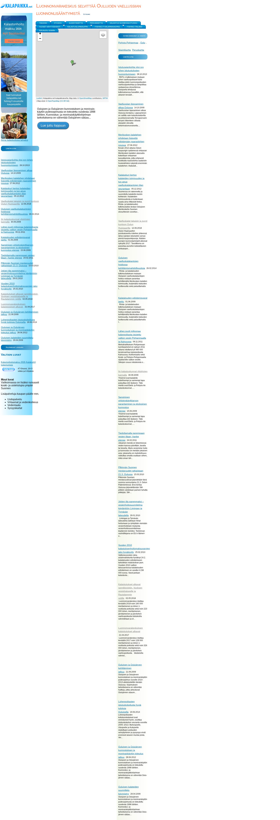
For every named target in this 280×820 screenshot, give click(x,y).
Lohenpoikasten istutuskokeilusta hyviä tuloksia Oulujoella (18, 321)
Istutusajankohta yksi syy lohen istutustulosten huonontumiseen (131, 70)
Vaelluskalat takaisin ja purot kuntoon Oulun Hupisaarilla (132, 224)
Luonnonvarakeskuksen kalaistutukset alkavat (13, 305)
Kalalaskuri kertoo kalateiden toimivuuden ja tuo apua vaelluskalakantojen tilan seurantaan (15, 192)
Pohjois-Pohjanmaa (128, 42)
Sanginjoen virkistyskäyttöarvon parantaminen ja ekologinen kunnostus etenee (132, 404)
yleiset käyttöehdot (49, 27)
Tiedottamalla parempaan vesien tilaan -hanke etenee (131, 436)
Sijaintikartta (124, 50)
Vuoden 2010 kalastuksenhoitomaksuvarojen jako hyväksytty (134, 548)
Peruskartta (138, 50)
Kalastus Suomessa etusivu (123, 23)
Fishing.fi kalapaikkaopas (107, 27)
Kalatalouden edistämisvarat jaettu (15, 238)
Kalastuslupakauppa (77, 27)
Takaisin (43, 23)
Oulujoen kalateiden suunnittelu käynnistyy (128, 790)
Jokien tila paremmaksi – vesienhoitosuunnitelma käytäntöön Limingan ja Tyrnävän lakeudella (131, 508)
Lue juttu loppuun (53, 125)
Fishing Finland (134, 27)
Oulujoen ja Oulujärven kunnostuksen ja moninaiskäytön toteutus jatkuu (17, 330)
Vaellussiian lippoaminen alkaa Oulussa (16, 171)
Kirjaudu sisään (47, 30)
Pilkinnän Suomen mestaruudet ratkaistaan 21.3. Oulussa (130, 471)
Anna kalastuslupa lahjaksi (14, 140)
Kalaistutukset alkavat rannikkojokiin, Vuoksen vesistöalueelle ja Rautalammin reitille (130, 591)
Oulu (142, 42)
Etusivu (58, 23)
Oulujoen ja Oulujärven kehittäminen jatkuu (130, 668)
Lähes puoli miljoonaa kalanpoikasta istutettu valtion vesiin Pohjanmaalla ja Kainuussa (19, 229)
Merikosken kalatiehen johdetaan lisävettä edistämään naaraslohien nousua (18, 180)
